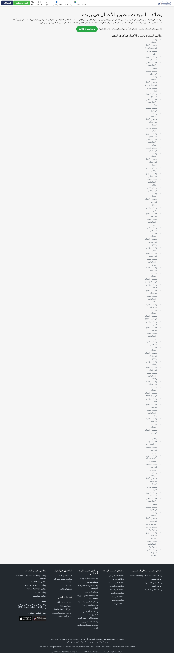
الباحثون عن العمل (63, 570)
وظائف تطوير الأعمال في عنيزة (151, 501)
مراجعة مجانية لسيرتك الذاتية (75, 4)
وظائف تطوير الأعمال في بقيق (151, 65)
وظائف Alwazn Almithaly (36, 589)
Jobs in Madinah (118, 647)
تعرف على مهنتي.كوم (102, 651)
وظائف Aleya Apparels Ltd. (35, 585)
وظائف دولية (119, 603)
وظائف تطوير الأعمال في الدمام (151, 142)
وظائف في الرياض (116, 575)
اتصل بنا (69, 585)
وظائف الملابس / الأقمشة (88, 601)
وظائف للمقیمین (39, 596)
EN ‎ (32, 4)
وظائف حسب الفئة (90, 625)
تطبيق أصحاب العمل (64, 616)
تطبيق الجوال (57, 4)
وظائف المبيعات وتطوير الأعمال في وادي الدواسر (151, 518)
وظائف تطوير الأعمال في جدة (151, 413)
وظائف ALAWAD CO (38, 582)
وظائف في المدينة (116, 586)
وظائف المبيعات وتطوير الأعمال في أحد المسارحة (151, 430)
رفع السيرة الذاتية (87, 29)
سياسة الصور (56, 651)
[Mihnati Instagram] (20, 606)
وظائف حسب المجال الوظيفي (147, 570)
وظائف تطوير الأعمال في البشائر (151, 182)
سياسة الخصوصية (77, 651)
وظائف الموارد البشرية (153, 582)
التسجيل (39, 4)
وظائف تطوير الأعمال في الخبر (151, 222)
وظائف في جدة (118, 579)
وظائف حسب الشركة (35, 570)
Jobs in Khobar (95, 647)
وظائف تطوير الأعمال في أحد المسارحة (151, 458)
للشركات (7, 3)
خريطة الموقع (66, 651)
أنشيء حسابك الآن (64, 602)
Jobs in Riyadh (84, 647)
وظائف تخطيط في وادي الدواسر (151, 552)
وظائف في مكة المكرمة (114, 582)
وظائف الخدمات (91, 592)
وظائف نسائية (40, 592)
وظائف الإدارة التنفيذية (153, 589)
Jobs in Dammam (71, 647)
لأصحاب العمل (65, 597)
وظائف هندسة (156, 579)
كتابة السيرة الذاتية (65, 575)
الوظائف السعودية (116, 651)
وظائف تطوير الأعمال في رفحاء (151, 376)
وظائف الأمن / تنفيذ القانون (87, 618)
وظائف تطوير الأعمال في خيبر (151, 336)
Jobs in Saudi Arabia (46, 647)
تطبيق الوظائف (66, 589)
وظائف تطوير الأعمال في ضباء (151, 299)
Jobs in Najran (130, 647)
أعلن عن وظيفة (22, 3)
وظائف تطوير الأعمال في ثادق (151, 102)
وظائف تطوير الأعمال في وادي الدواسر (151, 544)
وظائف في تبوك (117, 596)
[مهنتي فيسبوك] (43, 606)
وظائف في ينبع (118, 600)
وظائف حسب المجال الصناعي (87, 572)
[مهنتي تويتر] (38, 606)
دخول (47, 4)
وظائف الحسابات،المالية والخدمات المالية (146, 575)
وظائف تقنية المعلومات (89, 578)
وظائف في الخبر (117, 593)
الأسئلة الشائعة (89, 651)
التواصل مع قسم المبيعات (62, 613)
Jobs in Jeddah (59, 647)
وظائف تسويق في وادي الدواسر (151, 535)
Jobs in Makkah (106, 647)
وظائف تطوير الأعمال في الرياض (151, 262)
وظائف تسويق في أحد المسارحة (151, 450)
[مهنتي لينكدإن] (26, 606)
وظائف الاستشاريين (90, 621)
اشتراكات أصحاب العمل (62, 609)
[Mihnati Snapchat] (32, 606)
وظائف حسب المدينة (113, 570)
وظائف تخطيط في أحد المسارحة (151, 467)
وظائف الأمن (157, 586)
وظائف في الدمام (117, 589)
